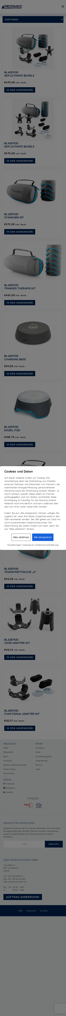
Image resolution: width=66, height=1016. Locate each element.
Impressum (28, 545)
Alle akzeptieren (43, 537)
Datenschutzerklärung (47, 545)
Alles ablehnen (21, 537)
